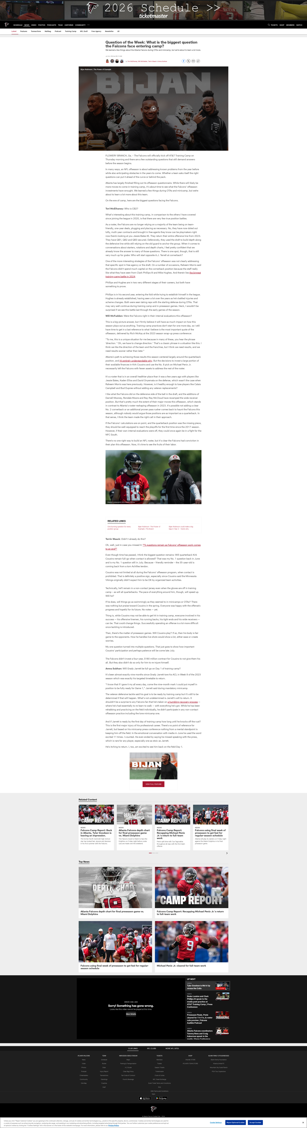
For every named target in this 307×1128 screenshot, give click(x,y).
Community (84, 1079)
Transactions (104, 1075)
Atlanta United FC (218, 1063)
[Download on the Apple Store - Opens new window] (145, 1098)
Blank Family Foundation (219, 1059)
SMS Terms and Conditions (159, 1091)
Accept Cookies (255, 1122)
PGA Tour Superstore (219, 1071)
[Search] (269, 24)
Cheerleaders (84, 1075)
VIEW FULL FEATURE (153, 784)
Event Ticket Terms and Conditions (159, 1083)
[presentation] (227, 853)
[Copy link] (198, 61)
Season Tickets (159, 1067)
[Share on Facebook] (184, 62)
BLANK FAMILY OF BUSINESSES (218, 1056)
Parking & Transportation (128, 1063)
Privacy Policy (113, 1125)
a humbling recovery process (183, 701)
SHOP (190, 1056)
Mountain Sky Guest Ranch (218, 1067)
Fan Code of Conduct (128, 1075)
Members (159, 1059)
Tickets (159, 1063)
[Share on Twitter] (188, 62)
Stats (104, 1067)
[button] (153, 108)
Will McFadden (142, 61)
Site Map (84, 1083)
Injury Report (104, 1071)
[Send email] (193, 62)
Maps (128, 1059)
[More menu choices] (88, 25)
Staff (104, 1087)
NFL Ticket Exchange (159, 1079)
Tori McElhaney (132, 61)
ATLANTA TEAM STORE (190, 1063)
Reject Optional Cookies (236, 1122)
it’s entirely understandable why (136, 360)
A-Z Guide (128, 1067)
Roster (104, 1063)
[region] (153, 1122)
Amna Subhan (162, 61)
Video (84, 1063)
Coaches (104, 1083)
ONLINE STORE (190, 1059)
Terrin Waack (152, 61)
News (84, 1059)
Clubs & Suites (159, 1075)
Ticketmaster (159, 1071)
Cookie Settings (216, 1122)
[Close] (303, 1122)
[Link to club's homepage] (7, 25)
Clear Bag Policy (128, 1071)
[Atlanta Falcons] (153, 1109)
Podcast (83, 1071)
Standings (104, 1079)
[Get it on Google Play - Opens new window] (161, 1099)
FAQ (159, 1087)
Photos (83, 1067)
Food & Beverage (128, 1079)
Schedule (104, 1059)
